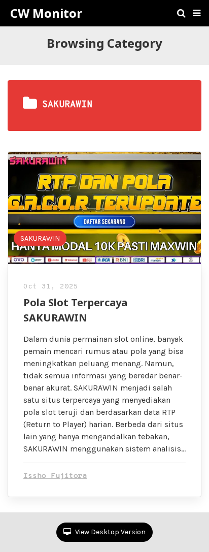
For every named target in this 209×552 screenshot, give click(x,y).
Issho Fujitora (55, 476)
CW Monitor (46, 13)
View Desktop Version (110, 532)
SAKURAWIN (40, 238)
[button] (196, 13)
